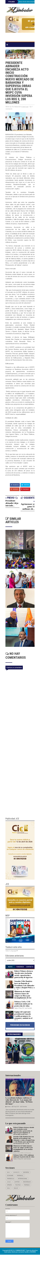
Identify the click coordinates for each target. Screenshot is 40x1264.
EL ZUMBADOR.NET (19, 1250)
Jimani (9, 1182)
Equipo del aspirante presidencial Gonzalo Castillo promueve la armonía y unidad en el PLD (23, 1016)
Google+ (15, 489)
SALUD (16, 1188)
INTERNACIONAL (22, 1178)
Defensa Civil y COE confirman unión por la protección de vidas (23, 1004)
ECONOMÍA (10, 1175)
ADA (8, 1172)
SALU (8, 1188)
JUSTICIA (17, 1182)
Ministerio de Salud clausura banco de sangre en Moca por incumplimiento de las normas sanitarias (22, 996)
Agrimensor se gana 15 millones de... (28, 506)
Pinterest (26, 489)
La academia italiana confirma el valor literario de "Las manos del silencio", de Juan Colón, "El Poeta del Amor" (18, 1101)
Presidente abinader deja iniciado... (11, 503)
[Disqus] (21, 737)
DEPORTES (26, 1172)
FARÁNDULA (10, 1178)
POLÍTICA (17, 1185)
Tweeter (26, 485)
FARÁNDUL (20, 1175)
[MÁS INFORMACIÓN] (20, 28)
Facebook (15, 485)
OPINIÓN (9, 1185)
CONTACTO (16, 1172)
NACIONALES (27, 1182)
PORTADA (27, 1185)
